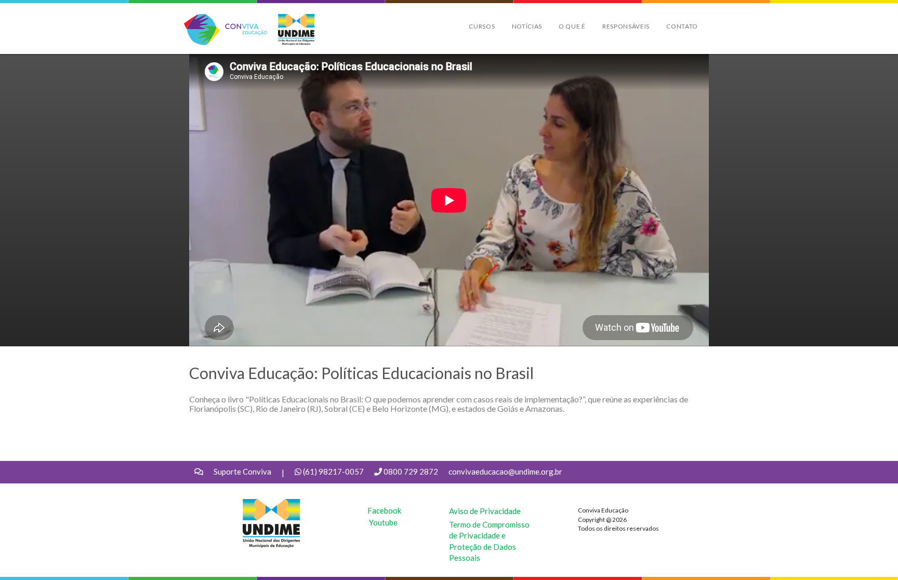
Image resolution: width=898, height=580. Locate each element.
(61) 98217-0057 (333, 471)
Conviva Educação (221, 19)
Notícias (527, 26)
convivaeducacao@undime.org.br (505, 471)
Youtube (383, 522)
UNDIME (258, 504)
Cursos (482, 26)
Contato (682, 26)
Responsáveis (626, 26)
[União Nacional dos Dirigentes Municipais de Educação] (291, 29)
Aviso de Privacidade (485, 511)
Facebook (384, 510)
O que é (572, 26)
